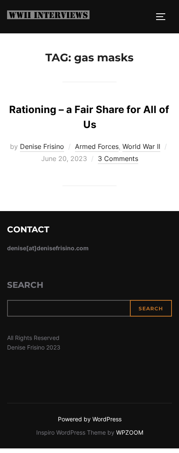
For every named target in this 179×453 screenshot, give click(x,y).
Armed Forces (97, 146)
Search (25, 285)
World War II (141, 146)
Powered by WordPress (90, 419)
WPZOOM (129, 432)
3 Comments (118, 158)
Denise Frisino (42, 146)
